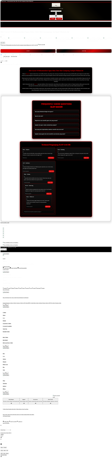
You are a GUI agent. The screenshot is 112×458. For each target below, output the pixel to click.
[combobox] (56, 11)
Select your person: (4, 445)
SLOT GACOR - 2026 (4, 222)
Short (2, 450)
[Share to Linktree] (3, 232)
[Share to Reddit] (3, 235)
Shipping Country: (3, 428)
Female (5, 447)
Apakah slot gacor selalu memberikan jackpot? (46, 125)
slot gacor (28, 73)
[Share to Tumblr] (3, 237)
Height (1, 448)
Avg (4, 453)
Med (4, 450)
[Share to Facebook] (3, 230)
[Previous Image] (4, 43)
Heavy (7, 453)
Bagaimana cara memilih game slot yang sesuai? (46, 120)
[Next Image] (1, 43)
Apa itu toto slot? (39, 116)
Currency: (2, 431)
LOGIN (52, 18)
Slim (1, 453)
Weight (1, 451)
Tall (7, 450)
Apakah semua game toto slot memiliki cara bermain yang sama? (50, 134)
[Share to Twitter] (3, 228)
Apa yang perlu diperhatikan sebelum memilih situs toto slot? (49, 129)
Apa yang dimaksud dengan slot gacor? (44, 111)
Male (2, 447)
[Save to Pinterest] (3, 234)
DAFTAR (59, 18)
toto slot (35, 84)
